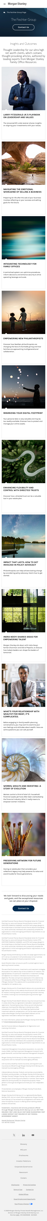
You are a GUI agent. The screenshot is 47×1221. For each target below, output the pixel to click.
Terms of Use (18, 1189)
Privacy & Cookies (29, 1185)
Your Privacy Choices (22, 1204)
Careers (24, 1178)
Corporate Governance (23, 1167)
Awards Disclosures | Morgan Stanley (13, 1120)
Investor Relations (23, 1161)
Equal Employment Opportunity (24, 1199)
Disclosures (23, 1155)
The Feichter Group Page (16, 12)
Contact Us (23, 27)
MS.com (23, 1150)
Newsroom (23, 1172)
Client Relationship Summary (14, 1022)
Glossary (23, 1144)
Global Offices (23, 1194)
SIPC (17, 1215)
